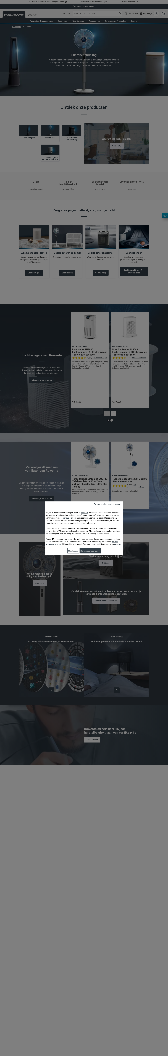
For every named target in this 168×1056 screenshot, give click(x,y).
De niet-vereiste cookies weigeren (108, 504)
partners (84, 512)
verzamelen (68, 518)
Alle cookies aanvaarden (90, 551)
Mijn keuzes (73, 551)
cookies (117, 544)
